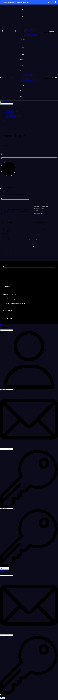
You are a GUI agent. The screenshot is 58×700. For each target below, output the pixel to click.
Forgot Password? (4, 695)
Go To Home (3, 195)
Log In (3, 698)
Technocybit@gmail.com (34, 232)
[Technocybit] (3, 101)
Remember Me (5, 694)
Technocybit (9, 253)
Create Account (5, 568)
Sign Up (2, 699)
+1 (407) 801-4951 (33, 234)
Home (5, 144)
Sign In (1, 570)
